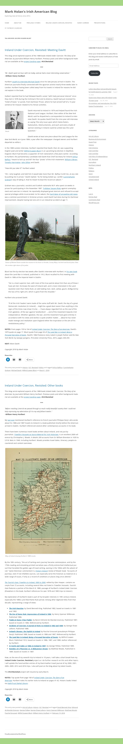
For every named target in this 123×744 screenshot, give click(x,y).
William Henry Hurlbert (41, 713)
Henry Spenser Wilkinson (55, 710)
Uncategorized (94, 177)
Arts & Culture (27, 707)
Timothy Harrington (13, 162)
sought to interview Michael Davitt (26, 82)
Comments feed (94, 200)
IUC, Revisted (33, 367)
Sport (91, 174)
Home (7, 23)
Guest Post (92, 142)
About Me (17, 23)
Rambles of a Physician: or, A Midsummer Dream (28, 649)
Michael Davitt (16, 370)
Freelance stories (33, 23)
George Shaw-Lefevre (38, 710)
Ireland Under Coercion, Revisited (59, 23)
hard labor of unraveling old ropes (64, 194)
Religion (91, 171)
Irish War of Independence (98, 156)
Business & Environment (97, 139)
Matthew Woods (71, 710)
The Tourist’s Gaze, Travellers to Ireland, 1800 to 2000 (25, 582)
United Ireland (94, 179)
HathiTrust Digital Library (18, 683)
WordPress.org (94, 203)
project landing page (32, 61)
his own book (72, 271)
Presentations (99, 23)
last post (11, 420)
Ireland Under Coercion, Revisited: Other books (34, 385)
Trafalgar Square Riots (52, 188)
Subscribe (94, 73)
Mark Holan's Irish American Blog (31, 11)
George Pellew (25, 710)
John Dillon (26, 162)
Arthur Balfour (57, 367)
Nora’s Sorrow (83, 23)
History (25, 367)
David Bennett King (64, 707)
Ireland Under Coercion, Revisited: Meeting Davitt (35, 50)
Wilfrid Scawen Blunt (32, 151)
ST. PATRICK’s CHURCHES (13, 28)
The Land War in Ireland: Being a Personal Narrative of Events (33, 637)
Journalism (92, 162)
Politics (41, 367)
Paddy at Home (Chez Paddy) (20, 620)
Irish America (93, 148)
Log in (91, 194)
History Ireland (42, 571)
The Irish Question (16, 608)
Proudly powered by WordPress (15, 734)
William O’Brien (71, 159)
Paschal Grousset (11, 713)
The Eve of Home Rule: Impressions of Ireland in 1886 (30, 614)
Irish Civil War (93, 151)
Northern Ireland (95, 165)
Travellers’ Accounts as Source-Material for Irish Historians (36, 434)
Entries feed (93, 197)
